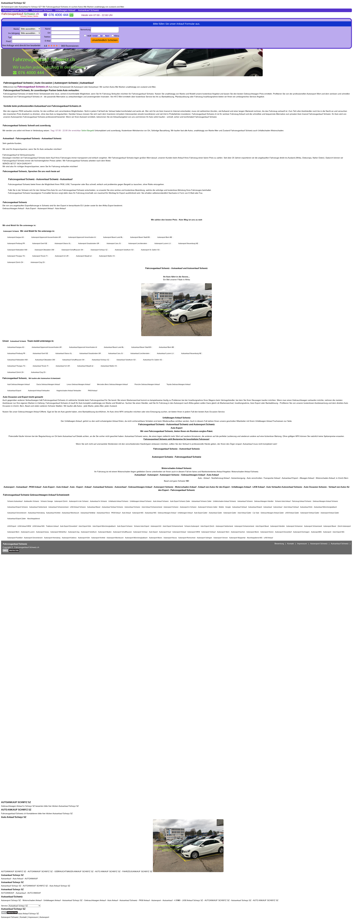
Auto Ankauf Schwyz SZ (13, 817)
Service (4, 906)
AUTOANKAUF (31, 878)
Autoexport (44, 917)
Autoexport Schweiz (9, 917)
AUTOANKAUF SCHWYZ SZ (16, 802)
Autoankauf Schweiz (12, 896)
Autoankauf (6, 878)
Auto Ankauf (18, 878)
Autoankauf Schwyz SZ (13, 3)
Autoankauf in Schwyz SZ (30, 7)
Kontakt (23, 917)
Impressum (33, 917)
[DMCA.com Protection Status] (9, 912)
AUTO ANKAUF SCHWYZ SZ (16, 810)
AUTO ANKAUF (34, 893)
